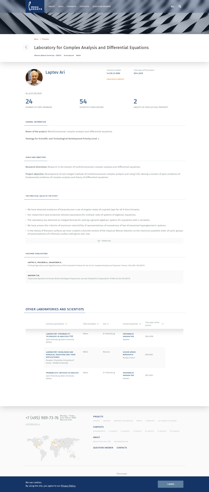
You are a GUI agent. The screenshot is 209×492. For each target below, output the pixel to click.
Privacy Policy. (68, 485)
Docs (60, 6)
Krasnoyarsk (69, 55)
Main (36, 39)
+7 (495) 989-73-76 (42, 418)
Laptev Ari (55, 72)
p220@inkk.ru (33, 424)
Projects (45, 39)
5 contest (113, 431)
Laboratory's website (115, 79)
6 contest (125, 431)
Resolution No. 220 (102, 441)
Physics (96, 420)
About (52, 6)
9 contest (162, 431)
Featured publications (36, 253)
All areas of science (167, 420)
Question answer (102, 6)
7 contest (137, 431)
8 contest (149, 431)
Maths (78, 55)
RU (172, 6)
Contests (84, 6)
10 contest (175, 431)
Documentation (121, 441)
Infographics (99, 431)
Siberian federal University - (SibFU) (47, 55)
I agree (170, 484)
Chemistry (150, 420)
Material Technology (123, 420)
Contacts (71, 6)
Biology (106, 420)
